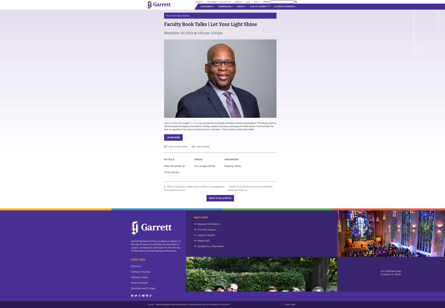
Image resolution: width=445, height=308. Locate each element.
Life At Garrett (259, 6)
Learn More (173, 137)
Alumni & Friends (284, 6)
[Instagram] (139, 295)
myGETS (199, 2)
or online (194, 123)
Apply (256, 2)
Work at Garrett (139, 282)
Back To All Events (220, 198)
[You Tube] (143, 295)
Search (266, 2)
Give (248, 2)
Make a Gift (204, 240)
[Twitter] (136, 295)
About (241, 6)
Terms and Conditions (210, 304)
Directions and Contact (143, 288)
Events (238, 2)
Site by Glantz (290, 304)
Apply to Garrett (206, 235)
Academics (207, 6)
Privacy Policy (225, 304)
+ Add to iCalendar (202, 147)
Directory (136, 266)
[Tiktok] (150, 295)
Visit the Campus (207, 229)
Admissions (225, 6)
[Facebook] (132, 295)
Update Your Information (211, 246)
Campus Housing (140, 271)
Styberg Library (139, 277)
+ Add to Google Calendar (177, 147)
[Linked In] (147, 295)
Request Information (209, 224)
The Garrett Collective (219, 2)
